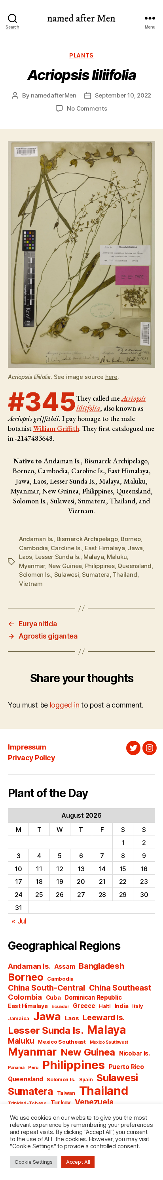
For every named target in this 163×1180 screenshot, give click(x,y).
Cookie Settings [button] (34, 1162)
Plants (81, 55)
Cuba (53, 997)
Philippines (100, 566)
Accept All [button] (78, 1162)
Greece (84, 1006)
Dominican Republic (92, 997)
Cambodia (33, 548)
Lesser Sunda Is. (58, 556)
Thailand (125, 574)
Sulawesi (66, 574)
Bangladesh (101, 966)
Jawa (135, 548)
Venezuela (94, 1102)
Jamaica (18, 1018)
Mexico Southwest (109, 1042)
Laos (25, 556)
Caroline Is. (66, 548)
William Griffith (56, 428)
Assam (64, 966)
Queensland (134, 566)
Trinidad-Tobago (27, 1103)
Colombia (25, 997)
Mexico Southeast (62, 1041)
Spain (86, 1079)
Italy (137, 1006)
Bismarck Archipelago (87, 539)
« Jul (19, 921)
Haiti (105, 1006)
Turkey (61, 1102)
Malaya (93, 556)
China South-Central (46, 988)
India (122, 1006)
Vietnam (31, 583)
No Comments (87, 108)
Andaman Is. (36, 539)
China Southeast (120, 988)
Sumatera (96, 574)
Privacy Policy (31, 758)
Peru (33, 1067)
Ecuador (60, 1006)
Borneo (130, 539)
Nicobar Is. (134, 1053)
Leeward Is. (104, 1017)
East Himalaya (105, 548)
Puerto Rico (126, 1067)
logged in (65, 705)
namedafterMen (53, 95)
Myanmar (32, 566)
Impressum (27, 747)
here (111, 376)
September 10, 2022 (123, 95)
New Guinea (65, 566)
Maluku (117, 556)
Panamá (16, 1067)
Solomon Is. (35, 574)
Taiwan (66, 1093)
